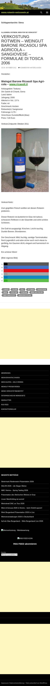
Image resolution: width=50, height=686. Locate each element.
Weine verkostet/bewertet (12, 391)
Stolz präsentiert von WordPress (36, 683)
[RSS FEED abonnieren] (25, 538)
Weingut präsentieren (10, 387)
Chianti (6, 289)
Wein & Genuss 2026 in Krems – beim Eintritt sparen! (21, 508)
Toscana (14, 292)
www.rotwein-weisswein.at (15, 12)
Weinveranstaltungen (10, 377)
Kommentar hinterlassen (30, 68)
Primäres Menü (47, 12)
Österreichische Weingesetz (13, 396)
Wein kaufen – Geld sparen (12, 382)
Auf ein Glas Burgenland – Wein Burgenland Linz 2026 (22, 521)
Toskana (24, 292)
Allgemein (5, 32)
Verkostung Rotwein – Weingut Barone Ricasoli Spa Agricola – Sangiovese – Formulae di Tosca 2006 (24, 49)
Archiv (3, 552)
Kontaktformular (8, 409)
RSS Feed (4, 405)
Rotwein (13, 32)
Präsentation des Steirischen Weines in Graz (18, 495)
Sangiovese (41, 289)
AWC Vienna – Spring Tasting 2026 (14, 490)
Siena (5, 292)
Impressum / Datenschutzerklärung (12, 683)
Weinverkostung (25, 295)
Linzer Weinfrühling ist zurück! (12, 499)
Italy (22, 289)
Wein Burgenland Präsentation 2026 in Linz (17, 512)
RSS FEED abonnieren (25, 544)
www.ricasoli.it (18, 84)
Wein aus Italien (37, 292)
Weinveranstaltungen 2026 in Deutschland (17, 517)
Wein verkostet (9, 295)
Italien (14, 289)
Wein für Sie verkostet (27, 32)
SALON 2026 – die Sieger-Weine (13, 486)
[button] (6, 264)
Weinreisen (5, 373)
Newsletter (6, 400)
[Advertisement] (25, 334)
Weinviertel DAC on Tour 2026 (12, 503)
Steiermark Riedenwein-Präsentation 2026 (17, 481)
